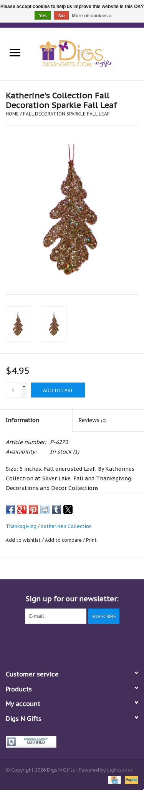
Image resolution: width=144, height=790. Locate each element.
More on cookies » (92, 15)
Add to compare (64, 540)
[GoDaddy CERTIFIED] (72, 742)
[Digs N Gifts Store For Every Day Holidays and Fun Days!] (87, 53)
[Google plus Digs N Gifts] (58, 639)
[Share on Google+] (21, 509)
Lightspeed (120, 770)
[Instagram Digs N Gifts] (114, 639)
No (61, 15)
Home (12, 114)
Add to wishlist (24, 540)
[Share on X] (68, 509)
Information (22, 420)
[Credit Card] (113, 779)
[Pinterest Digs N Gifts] (72, 639)
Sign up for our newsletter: (72, 599)
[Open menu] (15, 52)
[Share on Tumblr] (56, 509)
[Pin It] (33, 509)
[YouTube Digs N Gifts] (86, 639)
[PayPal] (130, 779)
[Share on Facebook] (10, 509)
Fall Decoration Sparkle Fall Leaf (66, 114)
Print (91, 540)
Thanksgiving (21, 526)
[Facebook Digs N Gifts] (31, 639)
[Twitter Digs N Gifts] (44, 639)
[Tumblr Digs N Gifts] (100, 639)
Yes (43, 15)
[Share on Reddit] (45, 509)
